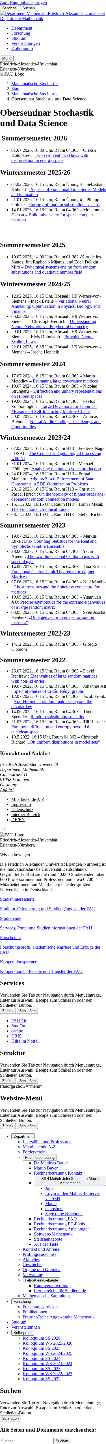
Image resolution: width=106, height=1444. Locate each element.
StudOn (18, 1025)
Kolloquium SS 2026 (41, 1338)
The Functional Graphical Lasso (40, 509)
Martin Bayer (46, 1168)
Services (9, 8)
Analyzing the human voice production (66, 468)
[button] (53, 904)
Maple (51, 1203)
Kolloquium (22, 48)
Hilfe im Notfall (25, 1041)
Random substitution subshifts (57, 716)
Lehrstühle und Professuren (47, 1141)
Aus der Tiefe (46, 1244)
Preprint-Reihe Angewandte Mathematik (59, 1317)
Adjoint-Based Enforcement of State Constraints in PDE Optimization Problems (52, 481)
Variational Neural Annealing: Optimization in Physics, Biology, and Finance (55, 306)
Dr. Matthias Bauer (51, 1163)
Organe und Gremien (41, 1269)
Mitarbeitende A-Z (27, 799)
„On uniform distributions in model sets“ (64, 742)
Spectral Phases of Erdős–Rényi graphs (49, 691)
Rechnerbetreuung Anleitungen (62, 1229)
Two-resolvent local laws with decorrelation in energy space (49, 158)
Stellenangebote (48, 1239)
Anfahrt (7, 789)
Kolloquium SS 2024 (41, 1358)
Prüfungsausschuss (39, 1254)
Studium (18, 38)
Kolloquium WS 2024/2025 (47, 1353)
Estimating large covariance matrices (65, 381)
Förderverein (34, 1152)
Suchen (28, 8)
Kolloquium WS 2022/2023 (47, 1373)
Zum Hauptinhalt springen (23, 2)
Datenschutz (22, 809)
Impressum (21, 804)
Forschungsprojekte (40, 1306)
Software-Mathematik (53, 1234)
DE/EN (18, 819)
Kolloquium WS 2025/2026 (47, 1343)
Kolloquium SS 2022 (41, 1378)
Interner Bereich (25, 814)
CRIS (16, 1036)
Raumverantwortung (52, 1285)
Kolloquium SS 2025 (41, 1348)
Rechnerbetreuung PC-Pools (59, 1223)
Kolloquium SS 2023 (41, 1368)
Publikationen (35, 1311)
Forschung (20, 33)
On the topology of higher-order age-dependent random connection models (58, 497)
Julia (49, 1188)
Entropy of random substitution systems (64, 204)
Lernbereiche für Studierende (60, 1290)
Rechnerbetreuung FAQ (55, 1218)
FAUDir (18, 1020)
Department (21, 28)
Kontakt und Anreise (41, 1249)
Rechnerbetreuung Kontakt (58, 1173)
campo (17, 1030)
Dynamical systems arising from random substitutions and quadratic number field (53, 269)
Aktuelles (31, 1259)
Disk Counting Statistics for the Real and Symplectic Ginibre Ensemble (54, 544)
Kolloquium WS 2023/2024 (47, 1363)
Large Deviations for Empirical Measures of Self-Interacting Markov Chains (54, 409)
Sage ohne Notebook (64, 1213)
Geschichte (32, 1264)
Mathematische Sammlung (46, 1295)
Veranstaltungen (25, 43)
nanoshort (54, 1208)
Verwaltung (33, 1274)
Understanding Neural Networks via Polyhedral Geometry (53, 324)
